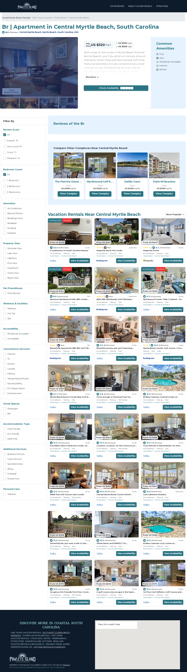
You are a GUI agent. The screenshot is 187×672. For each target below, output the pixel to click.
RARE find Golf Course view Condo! (67, 494)
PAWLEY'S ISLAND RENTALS (140, 6)
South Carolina (45, 18)
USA (34, 18)
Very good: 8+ (14, 146)
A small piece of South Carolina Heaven (69, 250)
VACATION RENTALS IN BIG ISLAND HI (27, 644)
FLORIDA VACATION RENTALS (36, 635)
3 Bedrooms (13, 192)
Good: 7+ (12, 152)
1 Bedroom (13, 180)
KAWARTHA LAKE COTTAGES (38, 641)
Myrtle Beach (60, 18)
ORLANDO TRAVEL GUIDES (58, 644)
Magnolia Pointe (151, 250)
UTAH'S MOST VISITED (40, 638)
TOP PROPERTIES (117, 6)
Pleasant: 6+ (13, 158)
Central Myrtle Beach (79, 18)
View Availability (80, 260)
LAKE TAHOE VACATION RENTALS (26, 632)
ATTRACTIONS (162, 6)
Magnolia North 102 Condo (109, 250)
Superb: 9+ (13, 140)
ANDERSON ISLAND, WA (21, 647)
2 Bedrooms (13, 186)
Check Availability (109, 88)
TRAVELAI (66, 665)
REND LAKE (58, 641)
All (8, 134)
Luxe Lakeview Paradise (154, 494)
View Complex (68, 193)
